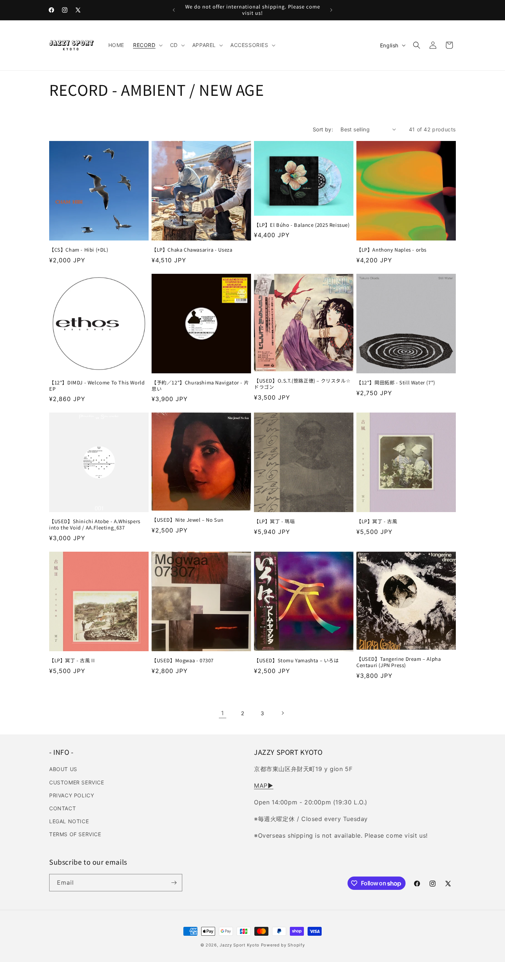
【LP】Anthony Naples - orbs (391, 250)
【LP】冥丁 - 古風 (376, 521)
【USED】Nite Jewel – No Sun (188, 520)
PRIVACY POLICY (71, 795)
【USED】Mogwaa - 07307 (183, 660)
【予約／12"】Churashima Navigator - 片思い (200, 386)
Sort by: (323, 129)
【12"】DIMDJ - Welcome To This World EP (97, 386)
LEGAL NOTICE (69, 821)
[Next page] (282, 713)
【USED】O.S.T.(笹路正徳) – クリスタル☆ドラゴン (302, 384)
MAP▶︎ (263, 785)
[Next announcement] (331, 10)
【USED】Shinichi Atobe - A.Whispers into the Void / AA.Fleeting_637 (94, 524)
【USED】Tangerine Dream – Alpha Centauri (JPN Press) (398, 662)
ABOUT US (63, 769)
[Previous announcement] (174, 10)
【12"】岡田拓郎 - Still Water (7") (395, 383)
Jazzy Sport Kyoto (240, 945)
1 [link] (222, 713)
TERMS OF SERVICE (75, 834)
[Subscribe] (174, 882)
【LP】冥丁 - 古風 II (72, 660)
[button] (147, 45)
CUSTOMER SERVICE (76, 782)
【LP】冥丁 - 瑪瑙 (274, 521)
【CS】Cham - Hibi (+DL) (78, 250)
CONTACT (62, 808)
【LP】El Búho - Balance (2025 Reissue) (302, 225)
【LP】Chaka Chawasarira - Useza (192, 250)
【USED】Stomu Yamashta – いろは (296, 660)
